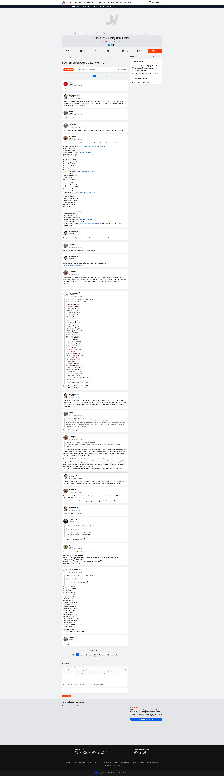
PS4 (84, 6)
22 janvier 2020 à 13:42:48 (75, 523)
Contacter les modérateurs (139, 73)
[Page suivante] (96, 650)
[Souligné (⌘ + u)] (69, 685)
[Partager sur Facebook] (109, 45)
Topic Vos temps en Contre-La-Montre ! (115, 33)
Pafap (71, 545)
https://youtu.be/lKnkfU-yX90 (86, 193)
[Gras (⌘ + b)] (64, 685)
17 (103, 654)
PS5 (66, 6)
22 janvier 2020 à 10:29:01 (75, 415)
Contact (67, 763)
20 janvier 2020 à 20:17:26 (75, 85)
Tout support (105, 41)
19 (112, 654)
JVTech (101, 2)
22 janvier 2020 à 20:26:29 (75, 641)
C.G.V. (100, 763)
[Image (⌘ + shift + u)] (92, 685)
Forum (156, 51)
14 (90, 654)
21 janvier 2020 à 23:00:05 (75, 247)
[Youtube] (89, 752)
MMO (107, 6)
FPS (115, 6)
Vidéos (118, 2)
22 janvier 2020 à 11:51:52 (75, 478)
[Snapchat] (107, 752)
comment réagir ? (82, 667)
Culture (110, 2)
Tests (98, 51)
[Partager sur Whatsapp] (112, 45)
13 (86, 654)
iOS (97, 6)
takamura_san (74, 95)
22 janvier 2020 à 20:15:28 (75, 572)
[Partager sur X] (114, 45)
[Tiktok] (98, 752)
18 (108, 654)
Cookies (133, 763)
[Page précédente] (92, 650)
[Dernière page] (100, 650)
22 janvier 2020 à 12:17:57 (75, 510)
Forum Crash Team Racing (98, 33)
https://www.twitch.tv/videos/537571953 (90, 223)
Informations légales (85, 763)
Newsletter (108, 765)
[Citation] (80, 685)
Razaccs (72, 111)
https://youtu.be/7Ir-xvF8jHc (84, 219)
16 (99, 654)
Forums (126, 2)
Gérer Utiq (141, 763)
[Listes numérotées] (78, 685)
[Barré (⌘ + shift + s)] (71, 685)
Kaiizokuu (73, 124)
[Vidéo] (94, 685)
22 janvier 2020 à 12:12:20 (75, 492)
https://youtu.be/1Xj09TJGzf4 (83, 152)
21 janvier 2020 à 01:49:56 (75, 127)
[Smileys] (89, 685)
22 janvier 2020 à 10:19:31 (75, 397)
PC (63, 6)
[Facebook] (76, 752)
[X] (80, 752)
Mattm (71, 82)
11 (94, 76)
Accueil (63, 33)
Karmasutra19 (74, 293)
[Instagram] (85, 752)
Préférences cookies (152, 763)
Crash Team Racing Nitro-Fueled (74, 33)
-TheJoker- (73, 520)
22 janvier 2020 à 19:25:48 (75, 549)
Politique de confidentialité (121, 763)
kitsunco (72, 136)
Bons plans (91, 2)
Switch (93, 6)
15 (95, 654)
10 (73, 654)
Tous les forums (87, 33)
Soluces (142, 51)
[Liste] (75, 685)
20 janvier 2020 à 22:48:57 (75, 98)
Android (101, 6)
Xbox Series (72, 6)
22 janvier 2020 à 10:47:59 (75, 439)
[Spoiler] (85, 685)
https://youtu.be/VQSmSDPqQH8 (72, 265)
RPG (111, 6)
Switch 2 (79, 6)
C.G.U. (95, 763)
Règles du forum (153, 73)
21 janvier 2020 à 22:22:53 (75, 235)
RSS (114, 765)
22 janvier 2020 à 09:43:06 (75, 296)
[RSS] (94, 752)
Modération (107, 763)
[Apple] (140, 752)
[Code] (83, 685)
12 (82, 654)
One (88, 6)
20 (117, 654)
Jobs (119, 765)
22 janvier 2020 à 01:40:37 (75, 260)
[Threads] (102, 752)
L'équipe (74, 763)
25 (101, 76)
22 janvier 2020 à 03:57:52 (75, 274)
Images (126, 51)
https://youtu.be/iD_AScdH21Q (87, 172)
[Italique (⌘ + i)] (66, 685)
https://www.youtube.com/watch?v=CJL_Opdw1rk (90, 146)
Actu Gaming (78, 2)
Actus (85, 51)
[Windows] (144, 752)
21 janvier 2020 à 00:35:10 (75, 114)
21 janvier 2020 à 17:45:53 (75, 139)
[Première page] (89, 650)
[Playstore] (136, 752)
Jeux (69, 2)
